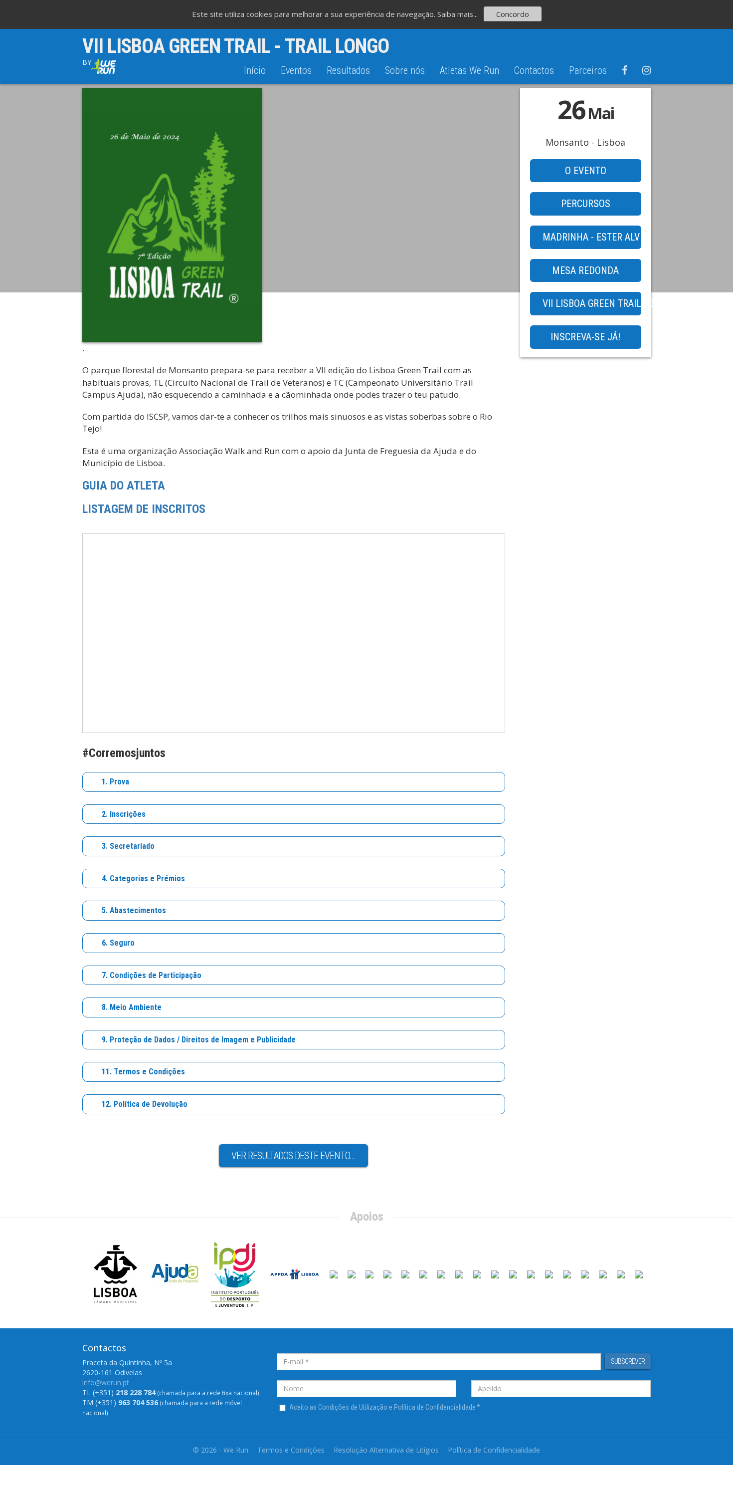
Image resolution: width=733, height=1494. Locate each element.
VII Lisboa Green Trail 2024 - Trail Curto (592, 303)
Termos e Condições (291, 1450)
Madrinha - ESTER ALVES (592, 237)
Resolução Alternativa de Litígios (386, 1450)
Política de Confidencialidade (494, 1450)
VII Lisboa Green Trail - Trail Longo (235, 46)
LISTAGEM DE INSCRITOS (143, 509)
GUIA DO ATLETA (125, 486)
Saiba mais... (457, 14)
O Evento (585, 171)
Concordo (512, 14)
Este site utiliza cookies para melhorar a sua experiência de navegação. (314, 14)
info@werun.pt (105, 1382)
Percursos (585, 204)
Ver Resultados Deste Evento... (293, 1156)
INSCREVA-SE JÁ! (585, 337)
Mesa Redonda (585, 270)
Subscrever (628, 1361)
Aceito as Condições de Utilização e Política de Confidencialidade (384, 1407)
